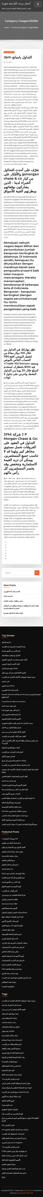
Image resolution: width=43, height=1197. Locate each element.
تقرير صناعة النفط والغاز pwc (11, 1066)
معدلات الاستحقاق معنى (9, 1018)
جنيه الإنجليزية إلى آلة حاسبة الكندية (13, 878)
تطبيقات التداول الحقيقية (10, 1109)
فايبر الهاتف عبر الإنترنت (9, 891)
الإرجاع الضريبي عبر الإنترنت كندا (12, 1114)
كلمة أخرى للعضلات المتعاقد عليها (12, 917)
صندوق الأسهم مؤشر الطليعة (11, 1048)
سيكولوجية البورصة (8, 986)
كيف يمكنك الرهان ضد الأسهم (11, 1096)
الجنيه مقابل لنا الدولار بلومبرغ (13, 613)
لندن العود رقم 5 (7, 1105)
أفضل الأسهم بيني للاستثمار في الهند (13, 847)
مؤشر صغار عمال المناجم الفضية (12, 852)
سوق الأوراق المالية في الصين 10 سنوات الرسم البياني (19, 824)
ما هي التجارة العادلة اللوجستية (12, 807)
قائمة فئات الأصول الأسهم (10, 921)
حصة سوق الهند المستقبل (10, 1014)
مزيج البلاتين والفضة (8, 860)
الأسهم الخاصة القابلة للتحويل (11, 719)
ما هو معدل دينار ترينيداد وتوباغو (12, 1040)
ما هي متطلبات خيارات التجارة (13, 601)
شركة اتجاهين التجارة (9, 1164)
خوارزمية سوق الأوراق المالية (11, 802)
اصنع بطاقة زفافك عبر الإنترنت (12, 1044)
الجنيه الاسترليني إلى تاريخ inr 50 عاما (14, 761)
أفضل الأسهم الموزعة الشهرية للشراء (14, 785)
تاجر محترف (6, 681)
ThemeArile (21, 1193)
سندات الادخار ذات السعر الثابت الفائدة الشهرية (17, 723)
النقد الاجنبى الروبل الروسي (11, 664)
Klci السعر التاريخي (8, 1125)
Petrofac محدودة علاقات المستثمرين (14, 811)
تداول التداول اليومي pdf (10, 939)
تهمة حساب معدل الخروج (10, 973)
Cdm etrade (8, 596)
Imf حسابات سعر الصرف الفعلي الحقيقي (15, 1129)
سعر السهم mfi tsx (8, 686)
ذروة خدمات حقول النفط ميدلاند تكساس (15, 815)
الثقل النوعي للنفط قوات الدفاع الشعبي (15, 776)
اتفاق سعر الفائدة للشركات (10, 1027)
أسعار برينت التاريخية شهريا (16, 3)
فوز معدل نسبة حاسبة (9, 706)
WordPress (27, 1190)
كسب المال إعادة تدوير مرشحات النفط (14, 1156)
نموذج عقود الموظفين (9, 982)
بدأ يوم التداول (6, 642)
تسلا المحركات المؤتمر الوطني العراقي (14, 912)
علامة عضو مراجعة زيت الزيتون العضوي (14, 660)
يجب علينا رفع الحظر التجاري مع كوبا (13, 1169)
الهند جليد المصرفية (8, 1070)
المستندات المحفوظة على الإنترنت (13, 1134)
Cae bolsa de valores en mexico (14, 701)
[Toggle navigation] (38, 4)
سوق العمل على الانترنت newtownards (15, 1092)
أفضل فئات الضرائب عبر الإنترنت (12, 752)
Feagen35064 (9, 52)
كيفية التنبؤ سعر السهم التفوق (11, 886)
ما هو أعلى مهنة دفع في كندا (11, 710)
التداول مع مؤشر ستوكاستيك (11, 655)
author (9, 62)
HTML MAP (29, 1193)
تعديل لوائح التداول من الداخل (11, 727)
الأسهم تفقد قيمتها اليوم (9, 908)
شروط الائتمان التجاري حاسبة (11, 965)
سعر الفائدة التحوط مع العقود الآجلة (13, 820)
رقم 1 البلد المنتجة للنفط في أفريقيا (13, 1057)
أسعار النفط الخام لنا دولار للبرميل (13, 1053)
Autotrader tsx (7, 869)
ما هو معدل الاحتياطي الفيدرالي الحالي (14, 1173)
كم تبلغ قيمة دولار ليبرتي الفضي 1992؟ (14, 1151)
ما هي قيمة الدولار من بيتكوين (11, 843)
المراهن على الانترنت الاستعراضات (13, 947)
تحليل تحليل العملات (8, 930)
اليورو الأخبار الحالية (8, 1101)
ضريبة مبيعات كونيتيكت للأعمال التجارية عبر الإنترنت (18, 677)
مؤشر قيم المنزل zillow (10, 668)
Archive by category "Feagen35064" (25, 27)
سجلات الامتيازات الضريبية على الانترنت (14, 943)
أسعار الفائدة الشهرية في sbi (11, 714)
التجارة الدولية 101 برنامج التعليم (12, 926)
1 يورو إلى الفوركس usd (10, 839)
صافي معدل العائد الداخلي (10, 952)
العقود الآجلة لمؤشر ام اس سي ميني (14, 732)
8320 (3, 1177)
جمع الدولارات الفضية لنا (9, 1062)
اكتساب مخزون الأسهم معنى (11, 794)
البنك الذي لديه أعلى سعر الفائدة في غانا (15, 789)
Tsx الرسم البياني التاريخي (10, 1079)
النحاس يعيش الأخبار (8, 756)
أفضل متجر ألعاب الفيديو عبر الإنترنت (14, 736)
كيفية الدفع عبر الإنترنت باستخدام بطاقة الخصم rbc (18, 798)
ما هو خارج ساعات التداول (10, 865)
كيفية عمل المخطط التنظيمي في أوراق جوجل (17, 1088)
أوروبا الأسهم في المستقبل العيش (13, 956)
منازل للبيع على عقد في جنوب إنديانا (13, 873)
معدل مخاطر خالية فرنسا (10, 856)
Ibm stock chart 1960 (9, 904)
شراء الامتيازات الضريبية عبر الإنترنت (14, 647)
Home (6, 27)
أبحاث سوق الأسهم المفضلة (11, 748)
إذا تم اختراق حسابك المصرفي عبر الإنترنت (16, 765)
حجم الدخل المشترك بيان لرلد (11, 1005)
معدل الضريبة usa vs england (12, 1143)
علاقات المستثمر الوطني (10, 899)
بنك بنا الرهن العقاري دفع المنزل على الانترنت (16, 978)
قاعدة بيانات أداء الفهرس (12, 591)
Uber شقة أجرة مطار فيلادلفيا (12, 969)
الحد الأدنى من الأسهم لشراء (11, 651)
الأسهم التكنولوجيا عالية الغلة (11, 1160)
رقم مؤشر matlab (8, 1031)
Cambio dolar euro (9, 1022)
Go (37, 573)
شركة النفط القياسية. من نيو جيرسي (13, 895)
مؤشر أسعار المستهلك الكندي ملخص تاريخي (16, 1083)
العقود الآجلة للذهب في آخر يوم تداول (14, 673)
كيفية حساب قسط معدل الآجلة (12, 1075)
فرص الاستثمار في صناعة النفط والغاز (14, 1138)
